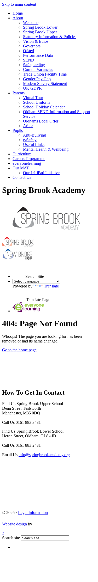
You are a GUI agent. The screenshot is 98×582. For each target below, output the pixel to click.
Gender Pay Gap (37, 79)
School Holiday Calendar (44, 107)
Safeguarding (34, 65)
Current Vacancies (38, 69)
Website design (14, 524)
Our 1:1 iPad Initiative (41, 172)
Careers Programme (29, 158)
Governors (32, 46)
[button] (19, 271)
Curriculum (22, 154)
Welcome (30, 22)
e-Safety (30, 140)
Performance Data (38, 55)
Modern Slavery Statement (45, 83)
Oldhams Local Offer (40, 121)
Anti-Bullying (34, 135)
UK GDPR (32, 88)
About (18, 18)
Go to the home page (19, 350)
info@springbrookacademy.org (44, 454)
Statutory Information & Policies (49, 36)
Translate (51, 286)
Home (18, 13)
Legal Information (33, 512)
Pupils (18, 130)
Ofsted (28, 50)
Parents (19, 93)
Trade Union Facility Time (45, 74)
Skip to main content (19, 4)
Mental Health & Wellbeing (45, 149)
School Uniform (36, 102)
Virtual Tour (33, 97)
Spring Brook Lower (40, 27)
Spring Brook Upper (40, 32)
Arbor (28, 126)
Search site (11, 538)
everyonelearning (27, 163)
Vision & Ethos (35, 41)
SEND (28, 60)
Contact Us (22, 177)
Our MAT (21, 168)
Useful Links (33, 144)
